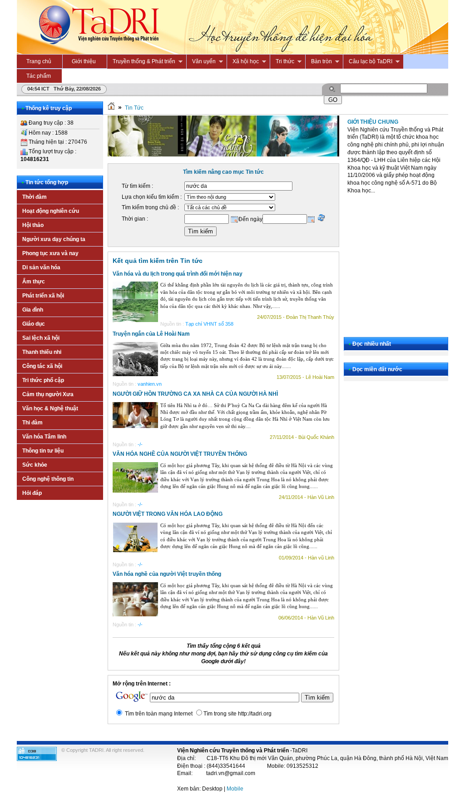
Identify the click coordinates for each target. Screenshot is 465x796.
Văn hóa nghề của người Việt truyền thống (167, 574)
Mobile (235, 789)
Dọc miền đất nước (377, 369)
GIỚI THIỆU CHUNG (372, 122)
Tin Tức (134, 108)
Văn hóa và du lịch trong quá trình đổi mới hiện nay (177, 274)
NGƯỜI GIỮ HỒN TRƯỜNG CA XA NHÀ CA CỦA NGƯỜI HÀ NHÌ (195, 394)
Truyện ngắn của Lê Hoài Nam (151, 334)
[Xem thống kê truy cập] (37, 759)
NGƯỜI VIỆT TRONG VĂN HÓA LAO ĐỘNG (168, 514)
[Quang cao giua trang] (223, 154)
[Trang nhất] (111, 108)
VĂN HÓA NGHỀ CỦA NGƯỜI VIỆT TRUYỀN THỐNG (180, 454)
